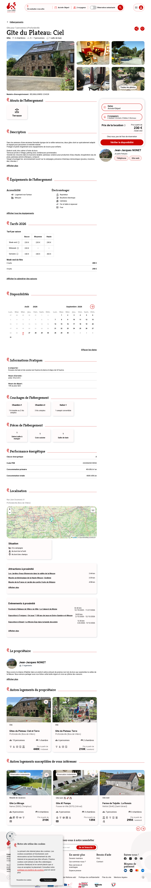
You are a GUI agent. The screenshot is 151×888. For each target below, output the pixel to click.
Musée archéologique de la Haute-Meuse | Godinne (29, 578)
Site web (135, 158)
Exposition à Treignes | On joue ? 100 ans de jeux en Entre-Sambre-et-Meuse (40, 615)
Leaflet (74, 537)
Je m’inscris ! (86, 847)
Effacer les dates (89, 350)
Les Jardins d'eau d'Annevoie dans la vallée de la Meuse (31, 573)
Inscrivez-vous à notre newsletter (75, 840)
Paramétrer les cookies (24, 880)
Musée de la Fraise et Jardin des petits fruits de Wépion (31, 582)
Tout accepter (48, 880)
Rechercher (120, 7)
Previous (11, 712)
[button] (51, 519)
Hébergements (16, 22)
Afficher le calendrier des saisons (22, 279)
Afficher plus (12, 166)
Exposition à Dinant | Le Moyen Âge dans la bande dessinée (33, 622)
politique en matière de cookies (30, 870)
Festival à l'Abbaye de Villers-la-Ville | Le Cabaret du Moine (32, 609)
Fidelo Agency (143, 877)
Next (46, 712)
